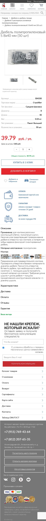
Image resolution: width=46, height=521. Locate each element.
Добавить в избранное (13, 180)
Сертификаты (8, 394)
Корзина (41, 9)
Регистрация (39, 1)
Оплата (5, 297)
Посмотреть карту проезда (24, 453)
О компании (7, 377)
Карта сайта (7, 400)
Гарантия (5, 309)
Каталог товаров (9, 371)
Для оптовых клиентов (24, 469)
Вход (29, 1)
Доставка (6, 291)
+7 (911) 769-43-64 (17, 432)
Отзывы (5, 303)
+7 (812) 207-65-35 (17, 439)
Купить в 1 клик (23, 163)
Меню (22, 9)
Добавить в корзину (23, 171)
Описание (6, 228)
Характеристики (9, 286)
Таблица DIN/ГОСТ (10, 418)
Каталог (12, 9)
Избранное (32, 9)
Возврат (5, 389)
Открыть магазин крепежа (25, 461)
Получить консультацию (23, 364)
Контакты (6, 412)
